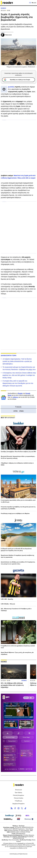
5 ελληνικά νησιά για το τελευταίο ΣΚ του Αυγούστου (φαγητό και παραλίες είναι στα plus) (16, 549)
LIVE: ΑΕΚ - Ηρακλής (7, 599)
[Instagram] (18, 808)
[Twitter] (22, 808)
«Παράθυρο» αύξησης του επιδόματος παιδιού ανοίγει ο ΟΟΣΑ (17, 464)
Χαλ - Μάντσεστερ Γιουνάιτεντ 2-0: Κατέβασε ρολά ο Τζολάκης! (16, 609)
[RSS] (11, 808)
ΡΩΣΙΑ (22, 411)
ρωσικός (11, 87)
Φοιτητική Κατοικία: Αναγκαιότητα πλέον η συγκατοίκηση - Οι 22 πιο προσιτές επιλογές (18, 457)
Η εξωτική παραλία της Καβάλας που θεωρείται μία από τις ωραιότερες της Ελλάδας (18, 507)
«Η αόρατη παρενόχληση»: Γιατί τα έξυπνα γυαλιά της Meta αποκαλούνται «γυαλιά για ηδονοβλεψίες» (17, 361)
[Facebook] (15, 808)
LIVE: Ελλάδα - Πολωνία (8, 604)
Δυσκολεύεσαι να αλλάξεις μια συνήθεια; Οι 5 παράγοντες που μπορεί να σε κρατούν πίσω (18, 563)
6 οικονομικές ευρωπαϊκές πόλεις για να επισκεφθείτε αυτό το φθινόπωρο (18, 501)
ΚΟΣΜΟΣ (3, 8)
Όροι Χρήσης (18, 792)
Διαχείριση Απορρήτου (18, 803)
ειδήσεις (15, 397)
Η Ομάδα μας (18, 801)
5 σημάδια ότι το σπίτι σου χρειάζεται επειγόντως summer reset (18, 646)
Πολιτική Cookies (18, 798)
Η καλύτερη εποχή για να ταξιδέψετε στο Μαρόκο (15, 513)
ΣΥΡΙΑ (16, 411)
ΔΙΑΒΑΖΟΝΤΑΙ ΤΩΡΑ (8, 355)
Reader (20, 393)
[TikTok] (25, 808)
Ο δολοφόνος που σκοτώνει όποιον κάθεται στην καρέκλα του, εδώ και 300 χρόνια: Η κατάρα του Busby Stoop (19, 375)
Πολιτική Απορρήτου (18, 795)
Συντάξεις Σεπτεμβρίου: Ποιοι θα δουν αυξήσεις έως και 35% (18, 451)
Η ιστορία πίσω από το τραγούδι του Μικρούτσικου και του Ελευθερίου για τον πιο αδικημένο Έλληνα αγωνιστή (18, 383)
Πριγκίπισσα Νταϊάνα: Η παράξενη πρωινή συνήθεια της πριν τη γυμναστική (17, 556)
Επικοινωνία (18, 789)
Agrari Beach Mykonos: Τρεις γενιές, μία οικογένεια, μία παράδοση (17, 653)
